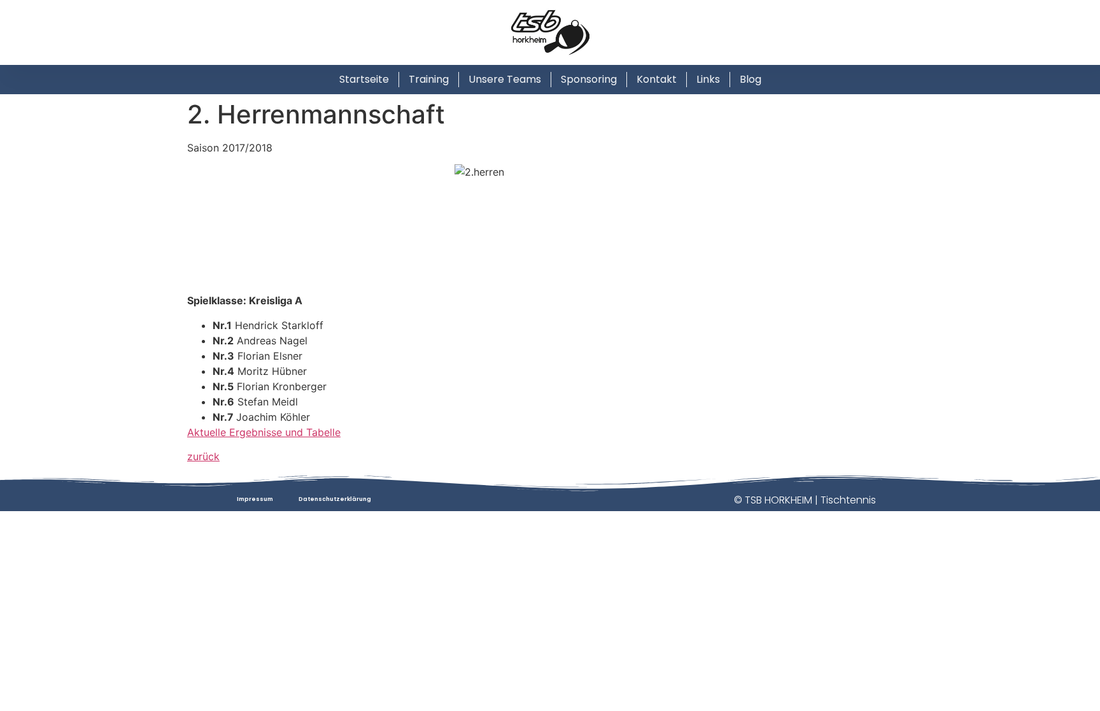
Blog (750, 79)
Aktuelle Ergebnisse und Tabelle (264, 432)
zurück (203, 456)
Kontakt (657, 79)
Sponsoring (589, 79)
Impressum (255, 499)
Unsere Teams (505, 79)
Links (708, 79)
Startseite (364, 79)
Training (429, 79)
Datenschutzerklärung (335, 499)
